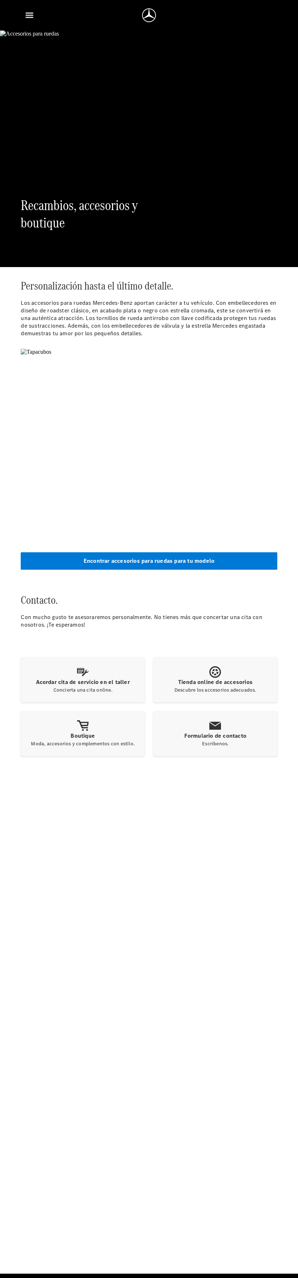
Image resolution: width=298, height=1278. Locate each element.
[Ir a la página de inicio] (149, 15)
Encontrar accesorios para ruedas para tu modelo (149, 561)
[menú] (29, 15)
